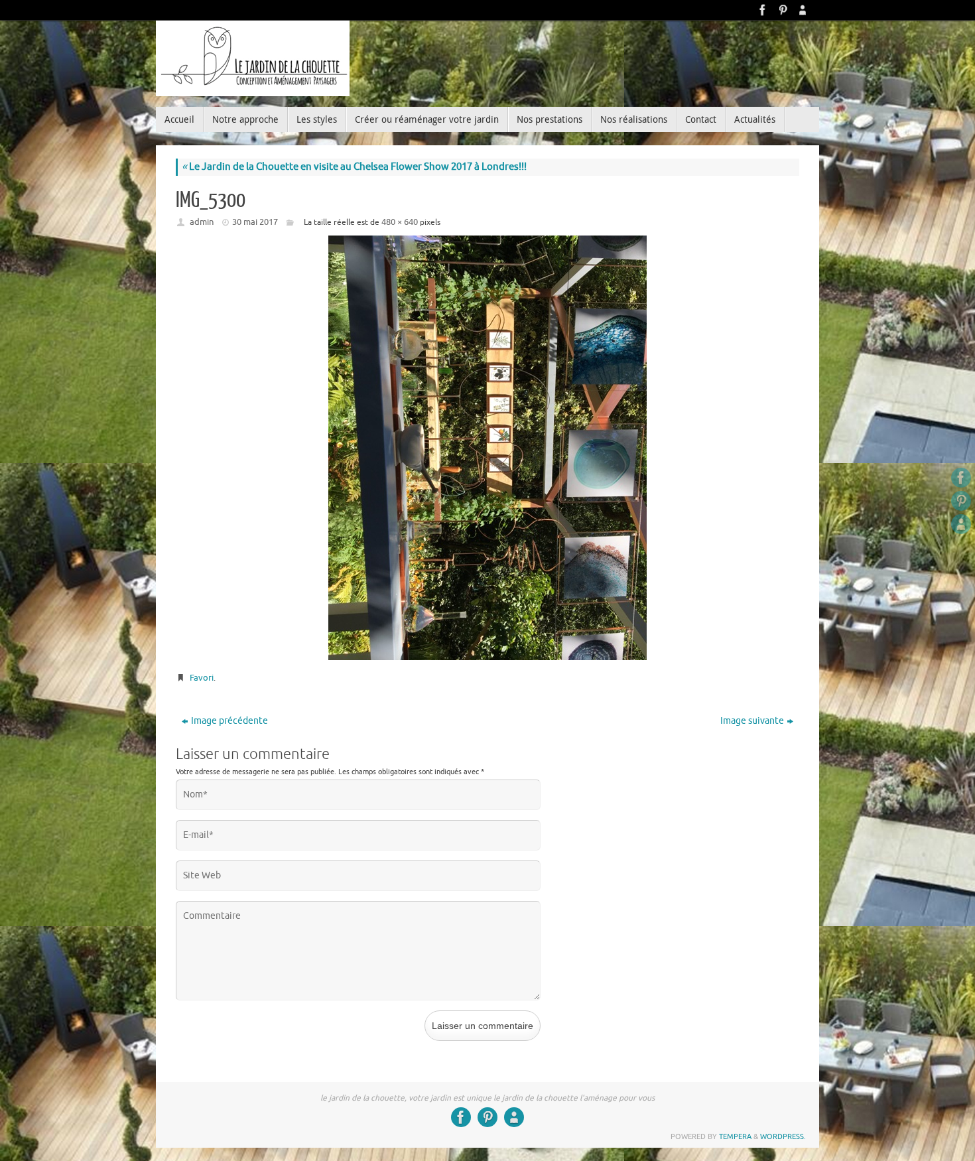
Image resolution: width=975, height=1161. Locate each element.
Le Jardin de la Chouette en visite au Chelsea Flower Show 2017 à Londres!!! (354, 167)
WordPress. (783, 1136)
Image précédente (229, 720)
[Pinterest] (783, 10)
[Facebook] (763, 10)
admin (202, 222)
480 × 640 (399, 222)
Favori (202, 677)
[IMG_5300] (487, 448)
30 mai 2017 (255, 222)
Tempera (735, 1136)
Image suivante (752, 720)
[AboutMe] (802, 10)
